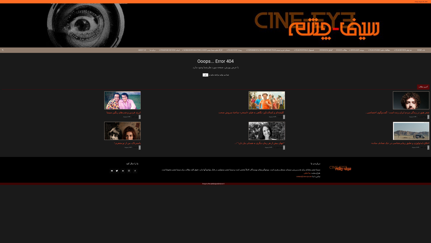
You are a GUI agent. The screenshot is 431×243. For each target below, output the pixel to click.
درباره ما (152, 50)
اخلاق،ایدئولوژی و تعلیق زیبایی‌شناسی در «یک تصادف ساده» (400, 143)
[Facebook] (135, 171)
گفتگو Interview (326, 50)
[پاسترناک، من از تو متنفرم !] (71, 131)
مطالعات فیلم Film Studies (380, 50)
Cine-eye (280, 117)
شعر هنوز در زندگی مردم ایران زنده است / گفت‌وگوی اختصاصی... (397, 112)
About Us (142, 50)
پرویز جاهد (135, 117)
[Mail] (123, 171)
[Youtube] (112, 171)
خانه (205, 75)
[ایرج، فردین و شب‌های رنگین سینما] (71, 100)
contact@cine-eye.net (304, 176)
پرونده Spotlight (357, 50)
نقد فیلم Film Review (404, 50)
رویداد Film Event (235, 50)
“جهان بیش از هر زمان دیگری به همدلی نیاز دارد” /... (259, 143)
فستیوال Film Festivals (305, 50)
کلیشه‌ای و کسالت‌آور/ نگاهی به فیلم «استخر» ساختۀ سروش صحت (252, 112)
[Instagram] (129, 171)
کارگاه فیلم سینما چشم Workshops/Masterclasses (203, 50)
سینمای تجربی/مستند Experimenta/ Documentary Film (269, 50)
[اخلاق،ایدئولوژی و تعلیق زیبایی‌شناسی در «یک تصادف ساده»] (359, 131)
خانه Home (421, 50)
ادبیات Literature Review (169, 50)
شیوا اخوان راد (422, 117)
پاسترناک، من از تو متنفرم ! (127, 143)
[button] (2, 50)
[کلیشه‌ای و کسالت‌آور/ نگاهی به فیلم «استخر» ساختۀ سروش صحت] (215, 100)
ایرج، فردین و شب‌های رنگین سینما (124, 112)
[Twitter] (117, 171)
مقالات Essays (341, 50)
